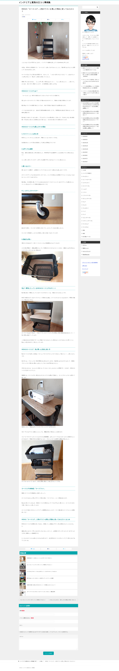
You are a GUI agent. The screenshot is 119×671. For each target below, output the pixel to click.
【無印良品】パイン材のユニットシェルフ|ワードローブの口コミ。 (40, 558)
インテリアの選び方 (87, 173)
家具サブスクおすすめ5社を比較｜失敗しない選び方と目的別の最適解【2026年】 (91, 74)
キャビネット (86, 176)
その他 (23, 16)
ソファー (85, 192)
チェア (84, 201)
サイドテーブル (86, 186)
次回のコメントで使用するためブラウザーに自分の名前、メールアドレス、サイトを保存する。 (44, 631)
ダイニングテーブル (87, 198)
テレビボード (86, 208)
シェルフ (85, 189)
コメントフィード (86, 251)
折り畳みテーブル (86, 236)
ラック (84, 214)
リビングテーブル (86, 217)
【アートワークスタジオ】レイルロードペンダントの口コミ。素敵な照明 (41, 591)
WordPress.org (86, 254)
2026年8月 (85, 136)
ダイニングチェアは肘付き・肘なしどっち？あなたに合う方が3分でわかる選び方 (91, 81)
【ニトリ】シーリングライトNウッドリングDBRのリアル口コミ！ (39, 564)
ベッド (84, 211)
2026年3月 (85, 139)
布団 (84, 233)
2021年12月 (85, 142)
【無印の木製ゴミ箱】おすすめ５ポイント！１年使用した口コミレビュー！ (41, 584)
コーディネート (86, 182)
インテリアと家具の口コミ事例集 (34, 2)
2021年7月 (85, 158)
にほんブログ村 (85, 59)
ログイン (85, 245)
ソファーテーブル (86, 195)
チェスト (85, 204)
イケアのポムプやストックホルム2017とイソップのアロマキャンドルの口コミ (42, 571)
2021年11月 (85, 145)
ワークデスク (86, 227)
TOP (28, 661)
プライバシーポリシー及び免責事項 (90, 262)
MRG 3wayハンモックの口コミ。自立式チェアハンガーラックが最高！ (40, 578)
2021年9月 (85, 152)
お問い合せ (84, 265)
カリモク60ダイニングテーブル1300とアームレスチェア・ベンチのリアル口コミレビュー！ (91, 104)
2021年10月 (85, 149)
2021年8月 (85, 155)
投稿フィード (86, 248)
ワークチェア (86, 223)
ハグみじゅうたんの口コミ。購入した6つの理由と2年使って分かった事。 (63, 599)
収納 (84, 230)
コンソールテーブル (87, 179)
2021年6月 (85, 161)
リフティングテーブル (87, 220)
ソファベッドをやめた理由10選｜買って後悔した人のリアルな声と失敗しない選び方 (91, 93)
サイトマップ (85, 268)
